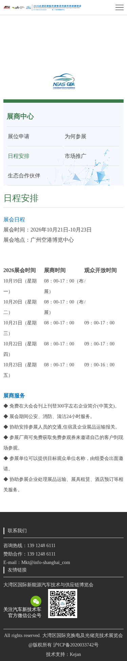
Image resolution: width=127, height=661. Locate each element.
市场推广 (75, 156)
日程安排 (18, 156)
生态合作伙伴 (24, 175)
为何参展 (75, 136)
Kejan (75, 654)
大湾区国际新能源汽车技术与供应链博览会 (48, 584)
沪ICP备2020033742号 (76, 644)
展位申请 (18, 136)
